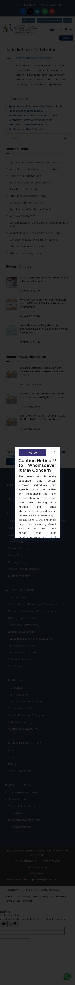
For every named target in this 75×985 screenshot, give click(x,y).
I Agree (32, 452)
